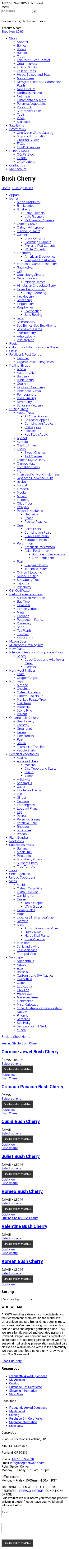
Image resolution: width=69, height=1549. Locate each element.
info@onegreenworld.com (27, 1463)
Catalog (14, 1383)
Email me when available (17, 1069)
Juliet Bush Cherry (21, 1156)
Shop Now (8, 31)
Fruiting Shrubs (22, 188)
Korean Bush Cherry (22, 1261)
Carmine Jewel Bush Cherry (30, 1051)
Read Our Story (12, 1361)
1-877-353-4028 (23, 1459)
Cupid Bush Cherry (21, 1121)
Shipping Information (23, 1390)
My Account (17, 1380)
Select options (11, 1063)
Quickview (8, 1075)
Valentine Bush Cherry (24, 1226)
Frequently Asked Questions (28, 1376)
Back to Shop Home (16, 1037)
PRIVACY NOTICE (31, 1491)
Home (6, 188)
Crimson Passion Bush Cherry (32, 1086)
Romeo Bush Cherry (22, 1191)
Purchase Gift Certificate (25, 1387)
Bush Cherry (30, 1043)
